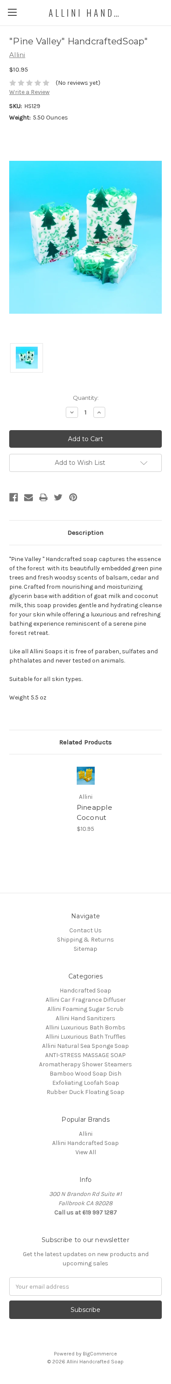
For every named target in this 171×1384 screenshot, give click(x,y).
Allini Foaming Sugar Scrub (85, 1009)
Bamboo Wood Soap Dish (85, 1073)
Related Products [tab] (85, 742)
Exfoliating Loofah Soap (85, 1083)
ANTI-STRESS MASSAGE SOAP (85, 1055)
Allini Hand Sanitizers (85, 1018)
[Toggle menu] (12, 12)
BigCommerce (100, 1354)
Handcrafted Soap (85, 990)
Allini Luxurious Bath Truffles (86, 1036)
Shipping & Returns (85, 939)
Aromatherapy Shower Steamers (85, 1064)
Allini (86, 1134)
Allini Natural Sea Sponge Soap (85, 1046)
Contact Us (85, 930)
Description (85, 532)
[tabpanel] (85, 798)
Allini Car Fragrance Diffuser (86, 1000)
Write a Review (29, 92)
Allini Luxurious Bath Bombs (85, 1027)
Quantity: (86, 397)
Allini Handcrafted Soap (85, 1143)
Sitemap (85, 949)
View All (85, 1152)
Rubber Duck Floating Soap (85, 1092)
